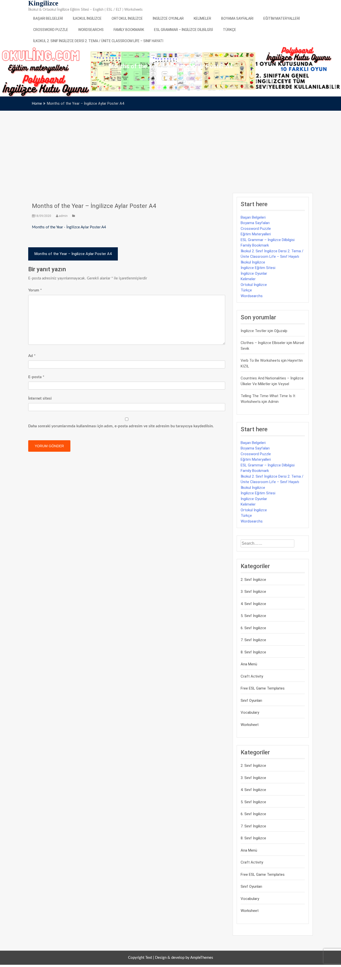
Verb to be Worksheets (260, 360)
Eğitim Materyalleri (281, 18)
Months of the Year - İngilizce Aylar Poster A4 (69, 227)
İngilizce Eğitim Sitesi (258, 267)
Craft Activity (252, 676)
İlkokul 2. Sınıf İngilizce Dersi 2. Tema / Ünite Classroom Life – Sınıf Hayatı (98, 41)
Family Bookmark (129, 30)
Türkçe (229, 30)
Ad (31, 356)
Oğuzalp (280, 331)
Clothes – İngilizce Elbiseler (263, 343)
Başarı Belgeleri (48, 18)
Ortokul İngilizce (127, 18)
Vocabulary (250, 712)
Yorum (35, 290)
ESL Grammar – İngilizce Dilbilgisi (183, 30)
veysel (283, 384)
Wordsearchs (91, 30)
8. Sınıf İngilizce (253, 652)
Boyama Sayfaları (237, 18)
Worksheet (250, 724)
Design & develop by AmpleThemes (184, 958)
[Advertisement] (170, 148)
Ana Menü (249, 664)
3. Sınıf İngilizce (253, 591)
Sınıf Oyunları (251, 700)
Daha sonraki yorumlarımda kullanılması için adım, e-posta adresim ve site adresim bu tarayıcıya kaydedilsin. (121, 426)
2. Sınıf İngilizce (253, 579)
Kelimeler (202, 18)
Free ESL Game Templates (263, 688)
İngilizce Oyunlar (168, 18)
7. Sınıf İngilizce (253, 640)
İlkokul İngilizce (87, 18)
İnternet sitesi (40, 398)
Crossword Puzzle (50, 30)
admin (63, 216)
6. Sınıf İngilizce (253, 628)
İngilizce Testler (254, 331)
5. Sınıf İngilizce (253, 616)
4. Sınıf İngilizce (253, 604)
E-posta (36, 377)
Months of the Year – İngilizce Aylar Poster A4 (94, 205)
